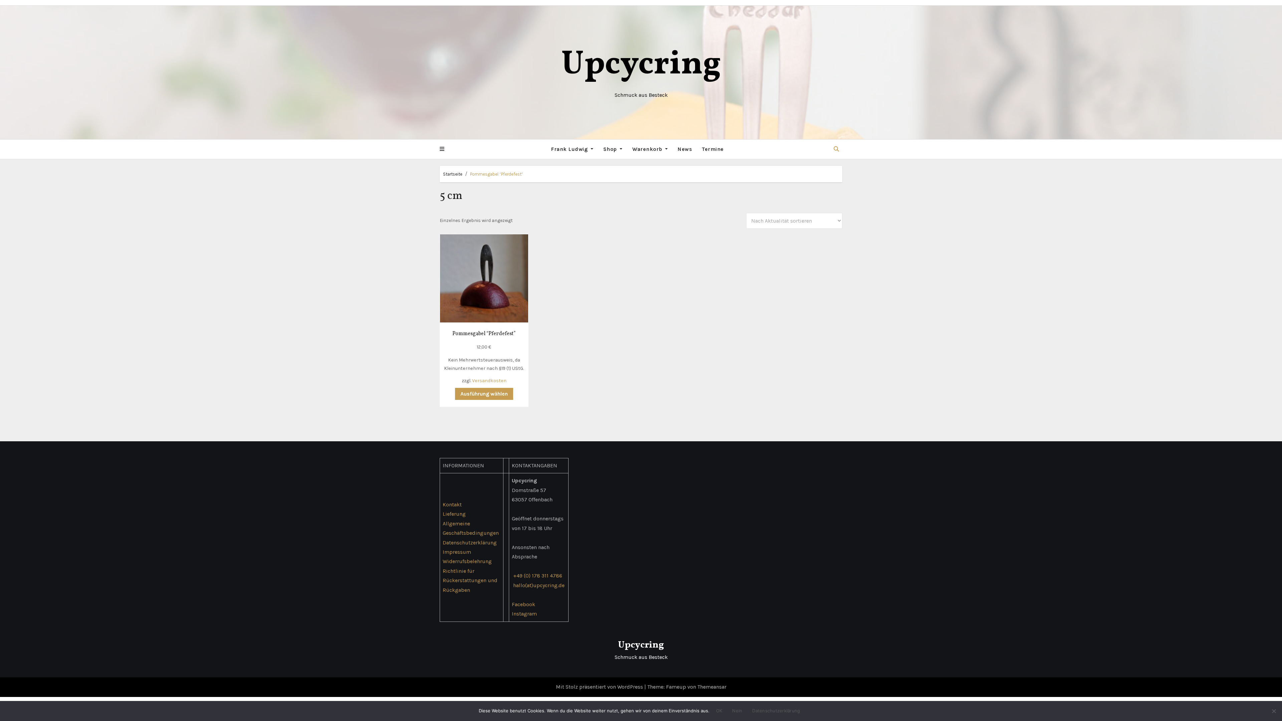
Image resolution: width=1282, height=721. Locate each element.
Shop (611, 149)
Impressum (457, 552)
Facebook (523, 604)
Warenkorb (648, 149)
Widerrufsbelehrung (467, 561)
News (685, 149)
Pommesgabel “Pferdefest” (496, 174)
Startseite (452, 174)
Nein (737, 710)
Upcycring (641, 65)
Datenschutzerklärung (470, 542)
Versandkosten (489, 381)
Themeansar (711, 687)
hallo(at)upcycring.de (539, 585)
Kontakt (452, 504)
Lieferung (454, 514)
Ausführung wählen (484, 394)
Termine (713, 149)
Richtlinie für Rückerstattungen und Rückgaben (470, 580)
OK (719, 710)
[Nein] (1273, 711)
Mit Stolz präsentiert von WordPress (600, 687)
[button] (442, 149)
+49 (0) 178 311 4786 (537, 576)
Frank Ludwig (570, 149)
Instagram (524, 614)
